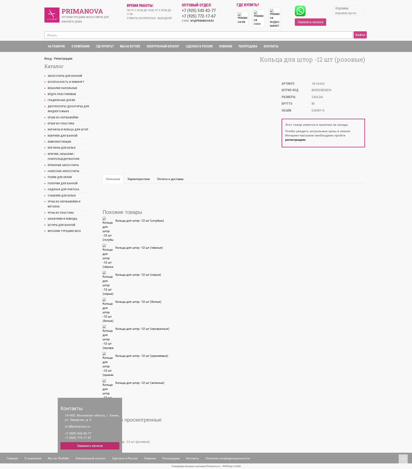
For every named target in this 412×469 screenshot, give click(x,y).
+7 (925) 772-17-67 (78, 437)
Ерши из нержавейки (63, 117)
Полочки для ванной (63, 183)
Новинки (225, 46)
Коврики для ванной (62, 135)
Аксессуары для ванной (65, 75)
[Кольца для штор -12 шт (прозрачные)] (108, 337)
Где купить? (105, 46)
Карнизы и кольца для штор (68, 129)
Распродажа (248, 46)
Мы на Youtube (58, 458)
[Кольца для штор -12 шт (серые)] (108, 283)
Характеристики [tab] (138, 179)
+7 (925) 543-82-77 (78, 433)
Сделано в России (199, 46)
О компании (80, 46)
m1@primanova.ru (77, 426)
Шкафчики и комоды (62, 218)
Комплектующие (59, 141)
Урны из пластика (61, 212)
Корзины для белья (62, 147)
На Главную (56, 46)
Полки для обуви (60, 177)
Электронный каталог (163, 46)
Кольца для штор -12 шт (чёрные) (139, 247)
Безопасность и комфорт (66, 81)
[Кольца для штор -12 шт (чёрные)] (108, 256)
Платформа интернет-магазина (188, 466)
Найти (360, 34)
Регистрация (63, 58)
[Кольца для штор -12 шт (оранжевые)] (108, 364)
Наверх (403, 458)
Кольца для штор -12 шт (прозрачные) (142, 328)
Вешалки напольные (62, 88)
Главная (12, 458)
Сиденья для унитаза (63, 189)
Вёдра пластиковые (62, 94)
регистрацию (295, 139)
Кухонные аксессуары (63, 165)
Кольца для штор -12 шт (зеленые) (139, 382)
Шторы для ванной (61, 225)
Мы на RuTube (130, 46)
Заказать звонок (310, 22)
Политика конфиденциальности (227, 458)
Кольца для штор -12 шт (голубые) (139, 220)
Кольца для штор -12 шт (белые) (138, 301)
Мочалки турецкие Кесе (64, 231)
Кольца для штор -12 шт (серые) (138, 274)
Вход (48, 58)
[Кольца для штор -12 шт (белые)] (108, 310)
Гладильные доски (61, 100)
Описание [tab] (113, 179)
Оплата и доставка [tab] (170, 179)
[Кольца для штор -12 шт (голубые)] (108, 229)
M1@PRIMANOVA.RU (202, 20)
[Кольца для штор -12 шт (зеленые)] (108, 391)
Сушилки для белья (62, 195)
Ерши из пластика (61, 123)
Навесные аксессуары (63, 171)
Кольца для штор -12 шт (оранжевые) (141, 355)
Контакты (271, 46)
